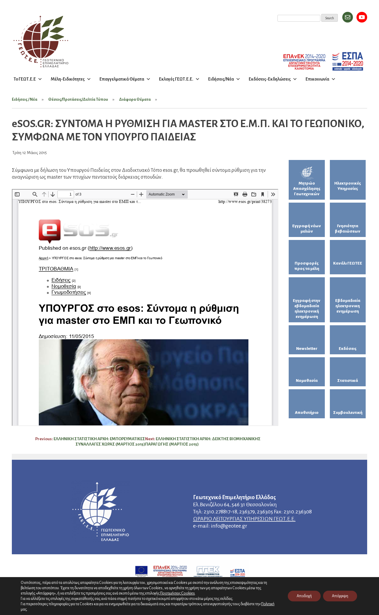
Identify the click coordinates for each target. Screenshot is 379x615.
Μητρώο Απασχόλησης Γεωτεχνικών (306, 188)
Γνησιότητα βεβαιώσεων (347, 228)
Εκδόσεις (347, 348)
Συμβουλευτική (347, 412)
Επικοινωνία (317, 79)
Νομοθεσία (307, 380)
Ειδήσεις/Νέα (221, 79)
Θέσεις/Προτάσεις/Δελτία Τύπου (78, 99)
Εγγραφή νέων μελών (306, 228)
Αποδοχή (304, 596)
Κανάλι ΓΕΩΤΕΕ (347, 263)
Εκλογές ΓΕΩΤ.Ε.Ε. (176, 79)
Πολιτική (267, 604)
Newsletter (306, 348)
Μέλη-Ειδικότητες (68, 79)
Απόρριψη (340, 596)
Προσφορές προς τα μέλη (306, 266)
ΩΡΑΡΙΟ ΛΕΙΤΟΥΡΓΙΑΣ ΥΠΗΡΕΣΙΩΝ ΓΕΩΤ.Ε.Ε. (244, 519)
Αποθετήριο (307, 412)
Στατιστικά (347, 380)
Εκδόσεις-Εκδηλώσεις (270, 79)
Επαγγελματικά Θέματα (121, 79)
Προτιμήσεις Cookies (177, 593)
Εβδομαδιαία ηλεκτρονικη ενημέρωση (347, 305)
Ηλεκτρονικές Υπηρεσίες (347, 186)
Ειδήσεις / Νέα (24, 99)
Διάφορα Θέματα (135, 99)
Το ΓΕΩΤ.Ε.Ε (25, 79)
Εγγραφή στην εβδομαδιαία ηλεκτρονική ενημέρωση (306, 308)
